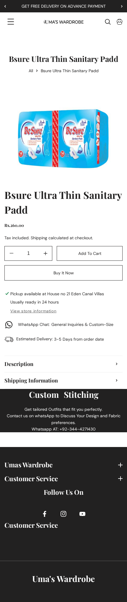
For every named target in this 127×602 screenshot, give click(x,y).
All (31, 70)
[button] (120, 6)
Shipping (39, 237)
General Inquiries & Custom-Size (65, 324)
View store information (33, 311)
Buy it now (63, 273)
